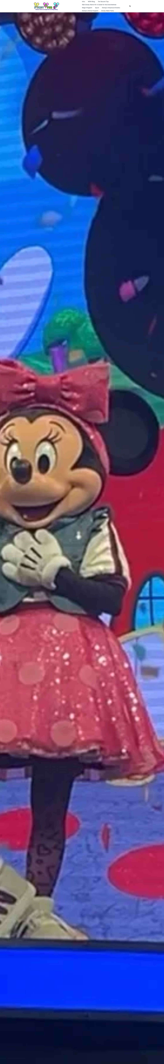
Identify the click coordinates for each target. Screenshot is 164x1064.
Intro (83, 1)
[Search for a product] (130, 6)
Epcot (97, 8)
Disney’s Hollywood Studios (111, 8)
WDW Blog (91, 1)
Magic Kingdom (87, 8)
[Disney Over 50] (46, 6)
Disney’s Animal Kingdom (90, 11)
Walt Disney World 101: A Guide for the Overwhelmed (99, 4)
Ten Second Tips (103, 1)
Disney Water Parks (107, 11)
